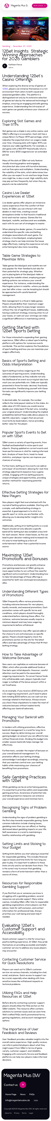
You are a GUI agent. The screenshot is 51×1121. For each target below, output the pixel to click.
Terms (24, 1113)
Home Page (10, 1094)
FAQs (32, 1094)
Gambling (6, 46)
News (23, 1094)
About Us (8, 1113)
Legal (31, 1113)
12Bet (5, 89)
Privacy (16, 1113)
